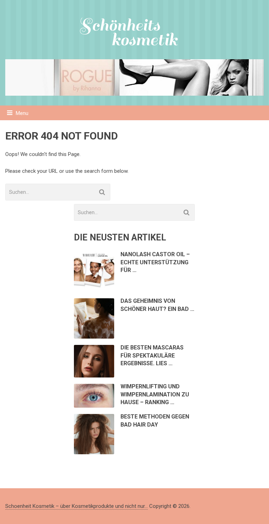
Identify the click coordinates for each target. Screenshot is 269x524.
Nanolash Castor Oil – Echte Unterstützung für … (155, 262)
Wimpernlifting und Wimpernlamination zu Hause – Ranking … (154, 394)
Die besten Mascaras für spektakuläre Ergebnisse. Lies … (152, 355)
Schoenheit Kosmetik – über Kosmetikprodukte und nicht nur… (76, 506)
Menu (22, 113)
